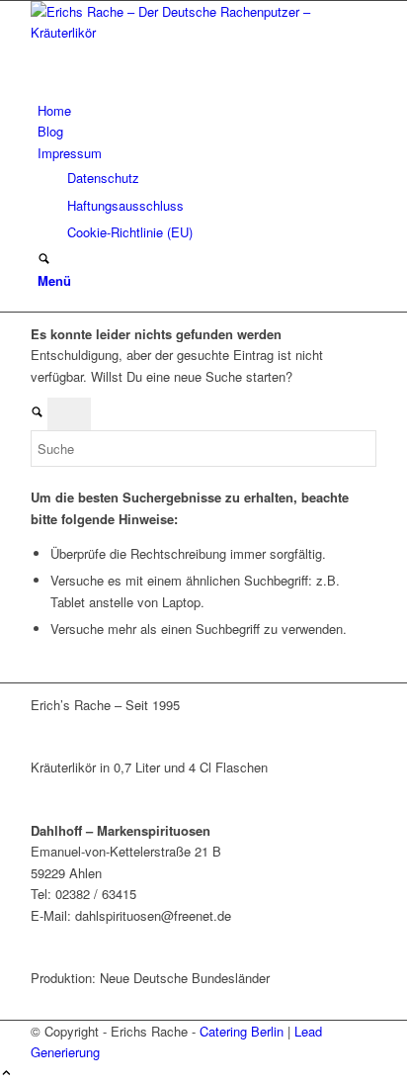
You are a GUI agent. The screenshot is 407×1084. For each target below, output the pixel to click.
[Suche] (44, 259)
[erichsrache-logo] (179, 32)
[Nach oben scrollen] (6, 1073)
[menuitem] (207, 110)
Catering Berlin (242, 1031)
